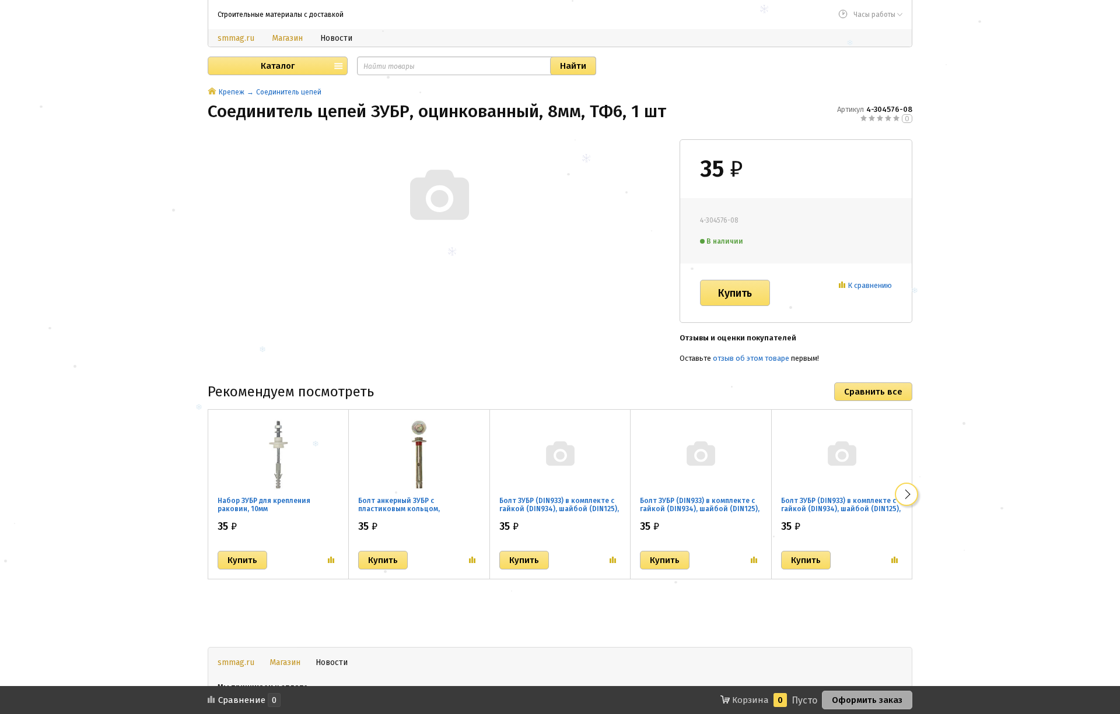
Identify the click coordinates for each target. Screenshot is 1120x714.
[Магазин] (212, 92)
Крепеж (231, 92)
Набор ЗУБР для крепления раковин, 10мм (264, 505)
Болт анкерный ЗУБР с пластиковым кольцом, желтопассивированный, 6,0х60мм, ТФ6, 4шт (402, 513)
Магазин (287, 38)
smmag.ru (236, 38)
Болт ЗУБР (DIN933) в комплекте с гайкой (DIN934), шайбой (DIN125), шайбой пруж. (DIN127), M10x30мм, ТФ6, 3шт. (841, 513)
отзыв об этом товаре (751, 358)
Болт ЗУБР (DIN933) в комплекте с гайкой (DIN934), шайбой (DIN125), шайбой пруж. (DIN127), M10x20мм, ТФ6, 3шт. (559, 513)
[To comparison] (331, 560)
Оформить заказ (867, 700)
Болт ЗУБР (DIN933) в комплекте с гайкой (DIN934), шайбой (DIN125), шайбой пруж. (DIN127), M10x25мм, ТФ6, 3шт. (700, 513)
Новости (336, 38)
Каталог (278, 66)
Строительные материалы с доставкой (281, 14)
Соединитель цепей (288, 92)
